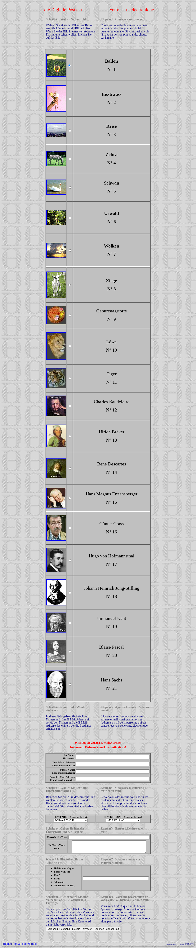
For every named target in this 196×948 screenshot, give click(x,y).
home (7, 943)
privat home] (22, 943)
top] (34, 943)
